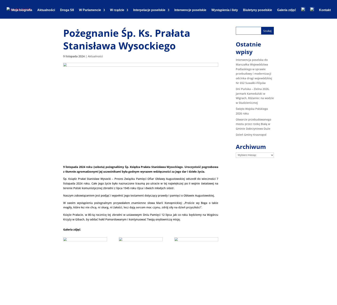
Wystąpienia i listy (224, 10)
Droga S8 (67, 10)
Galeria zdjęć (286, 10)
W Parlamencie (90, 10)
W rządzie (117, 10)
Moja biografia (21, 10)
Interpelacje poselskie (149, 10)
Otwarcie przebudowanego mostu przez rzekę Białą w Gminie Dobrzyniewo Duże (253, 124)
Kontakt (325, 10)
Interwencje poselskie (190, 10)
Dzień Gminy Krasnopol (251, 134)
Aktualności (46, 10)
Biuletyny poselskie (257, 10)
